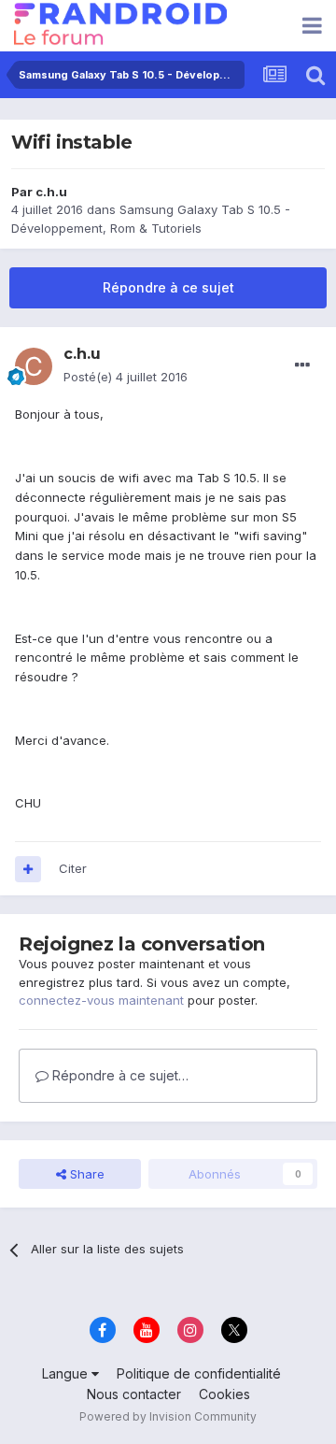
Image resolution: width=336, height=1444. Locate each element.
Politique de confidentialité (199, 1373)
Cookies (224, 1394)
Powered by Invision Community (168, 1416)
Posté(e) (125, 376)
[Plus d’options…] (302, 365)
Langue (66, 1373)
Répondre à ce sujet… (119, 1075)
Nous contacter (134, 1394)
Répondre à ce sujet (168, 287)
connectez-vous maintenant (101, 1000)
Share (85, 1173)
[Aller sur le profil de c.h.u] (33, 366)
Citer (73, 868)
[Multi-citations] (28, 869)
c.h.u (51, 191)
